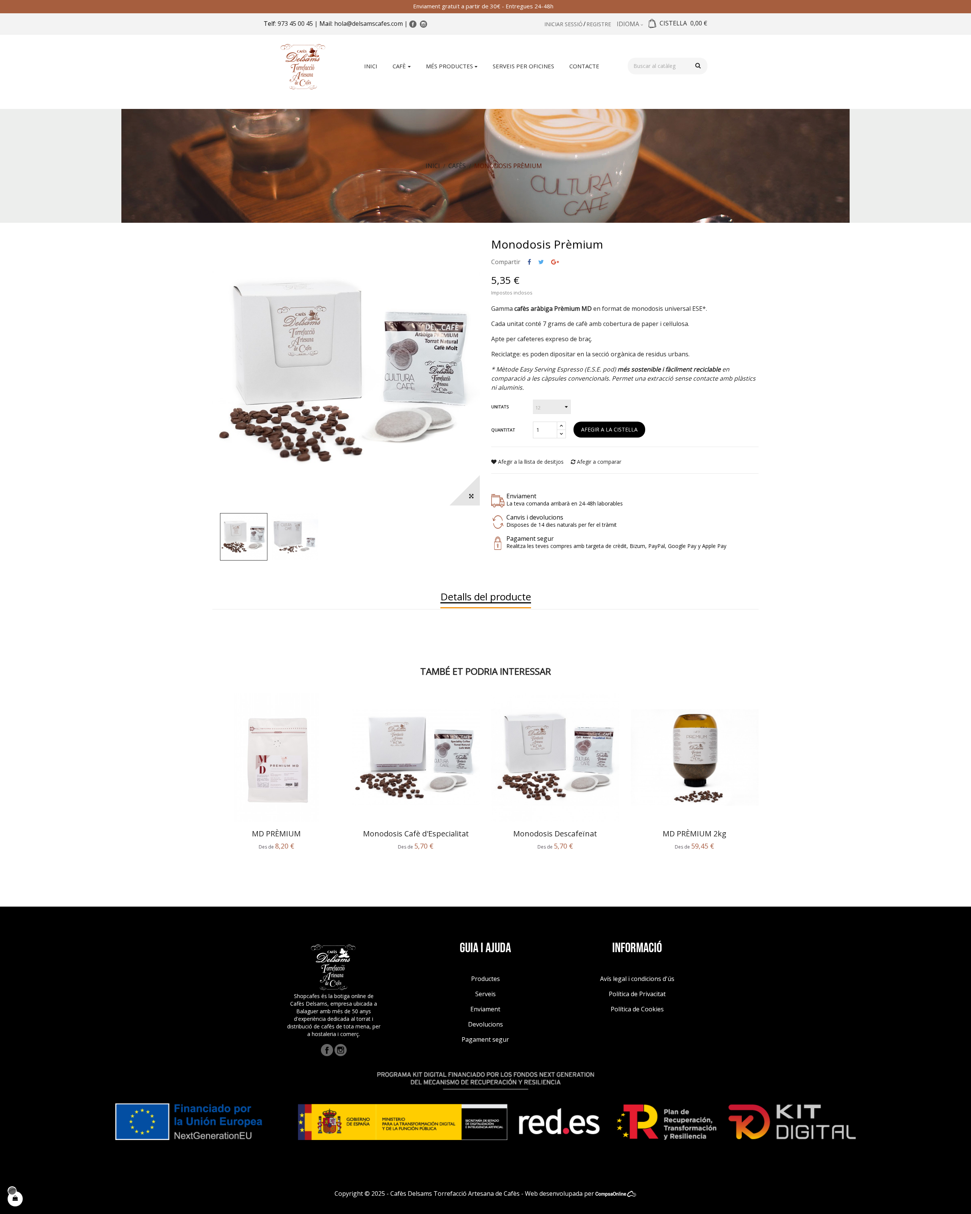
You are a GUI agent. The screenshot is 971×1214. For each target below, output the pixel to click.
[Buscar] (698, 65)
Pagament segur (485, 1039)
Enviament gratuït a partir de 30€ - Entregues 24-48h (485, 6)
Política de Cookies (637, 1009)
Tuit (541, 262)
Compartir (529, 262)
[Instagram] (424, 23)
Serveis (485, 994)
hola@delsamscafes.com (368, 23)
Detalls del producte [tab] (485, 597)
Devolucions (485, 1024)
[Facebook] (413, 23)
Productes (485, 979)
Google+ (555, 262)
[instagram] (341, 1049)
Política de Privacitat (637, 994)
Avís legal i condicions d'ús (637, 979)
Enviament (485, 1009)
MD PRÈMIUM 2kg (694, 833)
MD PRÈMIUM (276, 833)
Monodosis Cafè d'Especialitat (416, 833)
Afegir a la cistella (609, 429)
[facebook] (327, 1049)
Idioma (629, 24)
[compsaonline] (615, 1193)
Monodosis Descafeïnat (555, 833)
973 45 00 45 (295, 23)
